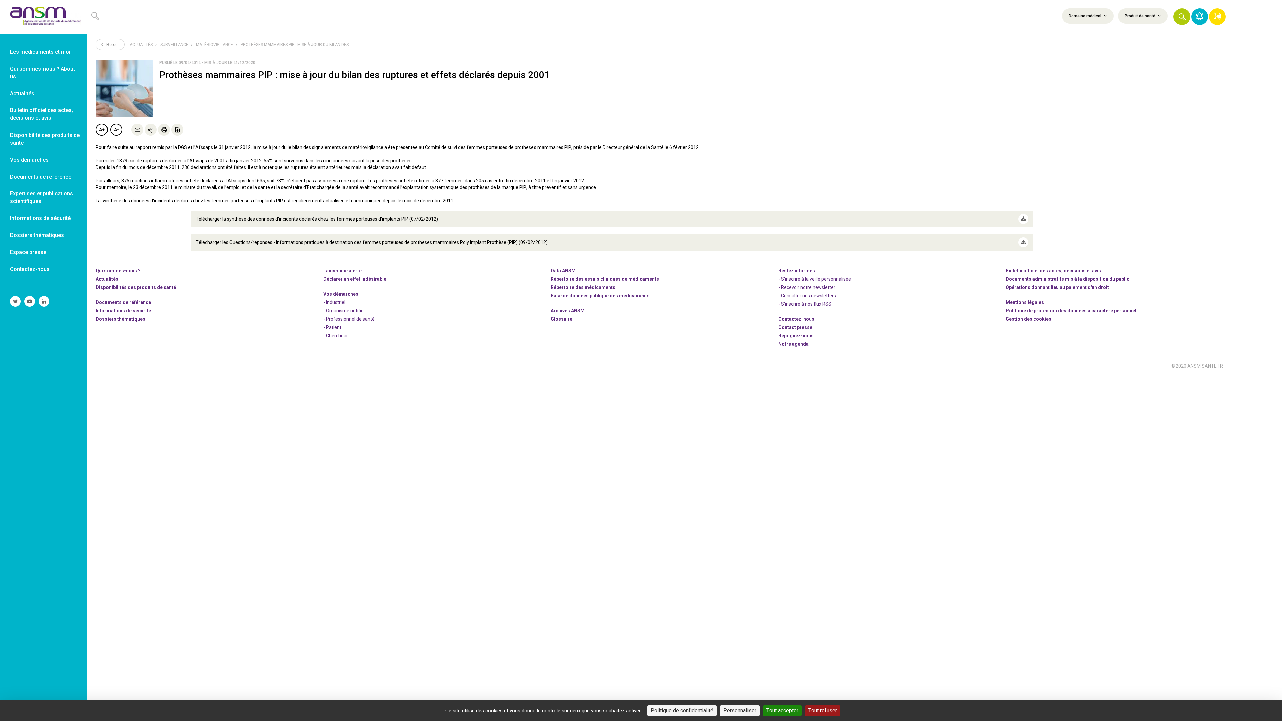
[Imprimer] (164, 130)
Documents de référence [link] (40, 177)
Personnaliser (739, 710)
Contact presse (795, 327)
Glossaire (561, 319)
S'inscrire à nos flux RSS (806, 304)
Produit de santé (1140, 16)
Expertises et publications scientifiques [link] (41, 197)
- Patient (332, 327)
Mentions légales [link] (1025, 302)
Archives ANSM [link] (568, 310)
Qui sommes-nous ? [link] (118, 270)
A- (116, 129)
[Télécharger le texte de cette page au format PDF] (177, 130)
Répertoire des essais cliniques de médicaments (605, 279)
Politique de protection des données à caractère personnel (1071, 310)
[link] (43, 17)
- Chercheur (335, 335)
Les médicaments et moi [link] (40, 52)
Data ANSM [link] (563, 270)
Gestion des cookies (1028, 319)
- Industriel (334, 302)
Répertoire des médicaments (583, 287)
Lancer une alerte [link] (342, 270)
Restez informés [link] (796, 270)
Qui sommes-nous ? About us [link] (42, 73)
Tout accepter (782, 710)
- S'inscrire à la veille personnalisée (814, 279)
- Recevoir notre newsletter (806, 287)
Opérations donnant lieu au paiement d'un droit (1057, 287)
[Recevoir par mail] (137, 130)
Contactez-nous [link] (30, 269)
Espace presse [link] (28, 252)
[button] (1181, 16)
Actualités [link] (22, 93)
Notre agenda (793, 344)
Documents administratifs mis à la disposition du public (1067, 279)
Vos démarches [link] (29, 160)
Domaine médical (1085, 16)
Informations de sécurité (123, 310)
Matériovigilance (214, 44)
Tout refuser (822, 710)
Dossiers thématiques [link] (37, 235)
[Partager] (151, 130)
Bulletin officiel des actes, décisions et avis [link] (41, 114)
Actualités (141, 44)
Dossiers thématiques (120, 319)
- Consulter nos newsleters (807, 295)
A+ (102, 129)
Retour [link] (112, 44)
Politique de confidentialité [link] (682, 710)
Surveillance (174, 44)
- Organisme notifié (343, 310)
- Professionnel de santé (349, 319)
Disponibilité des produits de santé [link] (45, 139)
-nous (796, 335)
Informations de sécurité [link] (40, 218)
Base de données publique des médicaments (600, 295)
